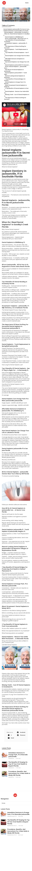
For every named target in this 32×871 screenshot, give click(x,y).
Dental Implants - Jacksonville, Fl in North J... (16, 32)
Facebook (22, 732)
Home (27, 3)
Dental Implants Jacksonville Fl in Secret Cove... (17, 29)
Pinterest (22, 735)
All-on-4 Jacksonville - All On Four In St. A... (17, 38)
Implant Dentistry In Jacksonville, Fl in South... (16, 30)
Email (12, 738)
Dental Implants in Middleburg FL (14, 37)
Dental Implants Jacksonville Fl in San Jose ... (17, 65)
